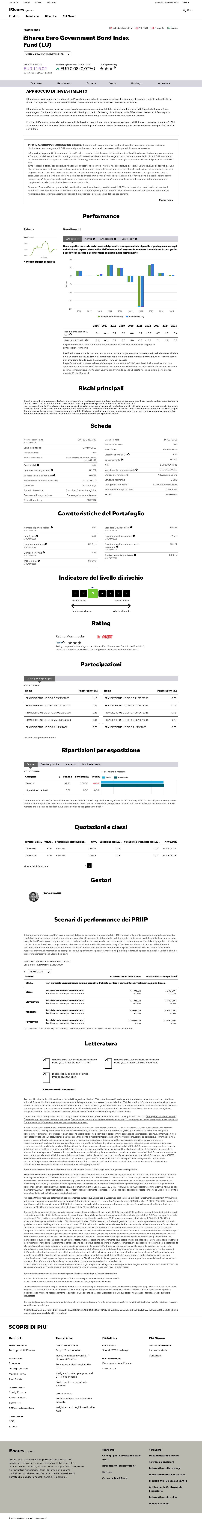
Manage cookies (159, 1503)
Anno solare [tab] (72, 239)
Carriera (107, 1472)
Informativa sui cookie (163, 1497)
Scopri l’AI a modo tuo (68, 1350)
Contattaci (155, 1356)
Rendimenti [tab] (72, 229)
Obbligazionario (18, 1368)
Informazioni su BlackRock (118, 1466)
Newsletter (51, 2)
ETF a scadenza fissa (21, 1408)
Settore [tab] (30, 764)
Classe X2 (31, 856)
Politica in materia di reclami (167, 1474)
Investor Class (33, 842)
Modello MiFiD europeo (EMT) (168, 1481)
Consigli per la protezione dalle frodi (121, 1458)
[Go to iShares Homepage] (21, 10)
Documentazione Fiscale (117, 1363)
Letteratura (163, 83)
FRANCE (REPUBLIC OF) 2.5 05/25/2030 (47, 698)
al (25, 972)
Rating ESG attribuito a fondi (160, 1117)
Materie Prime (17, 1374)
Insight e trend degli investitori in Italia (75, 1409)
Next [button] (92, 865)
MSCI (12, 1421)
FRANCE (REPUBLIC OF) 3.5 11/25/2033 (126, 698)
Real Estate (15, 1379)
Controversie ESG (33, 1123)
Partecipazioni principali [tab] (39, 679)
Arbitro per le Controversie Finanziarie (165, 1489)
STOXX (13, 1427)
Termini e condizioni (161, 1462)
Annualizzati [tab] (106, 239)
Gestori (113, 83)
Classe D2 (31, 849)
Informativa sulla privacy (164, 1468)
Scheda (91, 83)
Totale (59, 643)
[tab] (42, 247)
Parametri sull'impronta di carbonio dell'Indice (47, 1120)
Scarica (174, 28)
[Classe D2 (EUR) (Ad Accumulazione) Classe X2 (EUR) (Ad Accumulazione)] (47, 54)
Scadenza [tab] (70, 764)
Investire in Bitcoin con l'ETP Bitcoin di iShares (72, 1358)
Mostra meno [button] (166, 200)
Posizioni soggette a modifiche (40, 738)
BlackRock (13, 2)
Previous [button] (86, 866)
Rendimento (64, 83)
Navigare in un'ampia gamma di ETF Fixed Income (74, 1375)
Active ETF (15, 1403)
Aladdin (38, 2)
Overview (36, 83)
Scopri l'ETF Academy (115, 1350)
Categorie (30, 777)
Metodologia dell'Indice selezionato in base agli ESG (151, 1120)
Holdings (136, 83)
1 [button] (89, 866)
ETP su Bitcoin (17, 1398)
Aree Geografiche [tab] (50, 764)
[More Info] (115, 67)
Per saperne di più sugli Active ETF (73, 1366)
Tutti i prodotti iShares (22, 1350)
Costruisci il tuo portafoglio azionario (71, 1384)
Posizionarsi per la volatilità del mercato (74, 1400)
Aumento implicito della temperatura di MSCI (65, 1123)
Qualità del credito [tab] (91, 764)
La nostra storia (158, 1350)
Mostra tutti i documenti (60, 1090)
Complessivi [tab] (128, 239)
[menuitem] (14, 16)
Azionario (14, 1363)
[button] (184, 10)
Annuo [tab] (88, 239)
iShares (26, 2)
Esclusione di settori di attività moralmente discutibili (98, 1120)
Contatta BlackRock (114, 1478)
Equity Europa (17, 1392)
